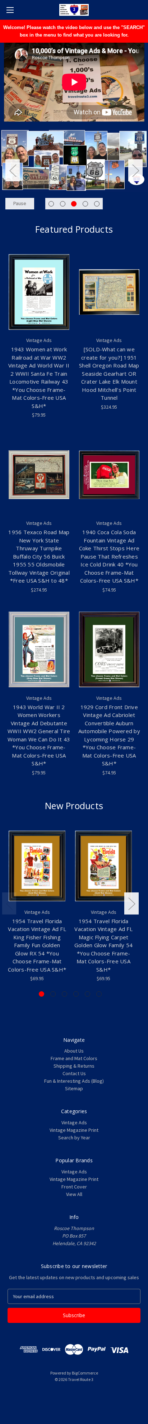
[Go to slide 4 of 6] (76, 994)
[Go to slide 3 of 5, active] (74, 204)
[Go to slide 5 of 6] (87, 994)
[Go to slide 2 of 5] (62, 204)
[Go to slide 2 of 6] (53, 994)
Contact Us (74, 1073)
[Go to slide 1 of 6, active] (41, 994)
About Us (74, 1051)
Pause (19, 203)
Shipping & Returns (74, 1066)
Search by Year (74, 1137)
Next (135, 170)
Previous (12, 170)
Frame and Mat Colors (74, 1058)
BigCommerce (85, 1373)
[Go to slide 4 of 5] (85, 204)
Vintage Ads (74, 1122)
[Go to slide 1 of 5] (51, 204)
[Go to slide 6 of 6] (99, 994)
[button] (74, 1396)
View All (74, 1194)
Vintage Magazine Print (74, 1130)
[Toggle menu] (10, 10)
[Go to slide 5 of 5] (97, 204)
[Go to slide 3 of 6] (64, 994)
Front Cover (74, 1186)
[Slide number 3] (74, 170)
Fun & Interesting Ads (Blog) (74, 1081)
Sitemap (74, 1088)
